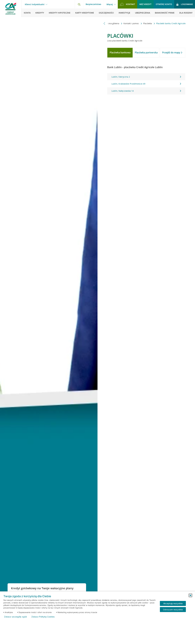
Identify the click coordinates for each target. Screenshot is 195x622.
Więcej (109, 4)
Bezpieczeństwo (93, 4)
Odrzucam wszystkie (173, 609)
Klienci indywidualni (34, 4)
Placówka (147, 23)
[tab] (120, 53)
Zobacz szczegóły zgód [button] (15, 617)
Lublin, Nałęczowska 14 (122, 90)
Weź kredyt (145, 4)
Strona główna (112, 23)
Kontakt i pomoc (131, 23)
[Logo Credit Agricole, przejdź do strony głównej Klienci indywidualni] (10, 8)
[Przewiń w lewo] (104, 23)
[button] (190, 595)
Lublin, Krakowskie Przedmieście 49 (128, 83)
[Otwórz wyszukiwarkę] (79, 4)
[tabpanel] (146, 83)
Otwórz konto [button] (164, 4)
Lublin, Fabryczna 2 (120, 76)
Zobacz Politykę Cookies (43, 617)
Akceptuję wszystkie (173, 603)
